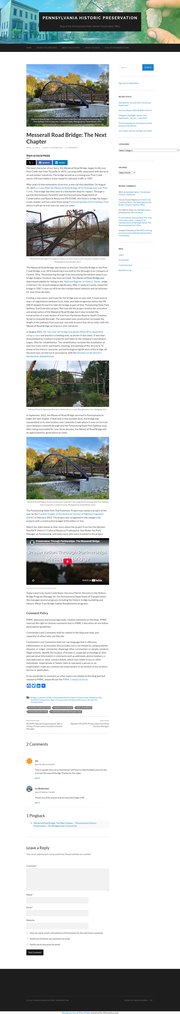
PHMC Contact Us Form (75, 679)
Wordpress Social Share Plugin (76, 1012)
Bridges (34, 697)
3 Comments (72, 148)
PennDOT (34, 700)
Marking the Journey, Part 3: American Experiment (135, 103)
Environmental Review (61, 697)
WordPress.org (125, 270)
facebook (45, 163)
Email (29, 907)
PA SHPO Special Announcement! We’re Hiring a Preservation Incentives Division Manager (44, 725)
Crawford (41, 697)
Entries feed (124, 260)
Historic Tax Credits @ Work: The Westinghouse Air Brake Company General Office (135, 202)
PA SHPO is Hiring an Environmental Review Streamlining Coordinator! (135, 233)
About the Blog (92, 48)
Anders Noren (140, 1000)
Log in (121, 255)
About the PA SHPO (71, 48)
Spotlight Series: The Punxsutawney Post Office (135, 223)
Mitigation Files (95, 697)
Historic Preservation (79, 697)
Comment (31, 865)
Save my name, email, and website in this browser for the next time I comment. (66, 933)
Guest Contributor (53, 148)
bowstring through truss (39, 708)
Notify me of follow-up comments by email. (50, 938)
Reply (37, 778)
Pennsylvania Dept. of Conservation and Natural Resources (63, 700)
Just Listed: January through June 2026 (135, 131)
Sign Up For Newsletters (117, 48)
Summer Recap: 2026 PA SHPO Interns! (135, 110)
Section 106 (92, 700)
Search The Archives (47, 48)
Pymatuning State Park (38, 712)
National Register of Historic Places (82, 281)
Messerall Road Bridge (63, 708)
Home (29, 48)
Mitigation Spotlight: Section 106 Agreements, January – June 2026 (133, 116)
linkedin (62, 163)
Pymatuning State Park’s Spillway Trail (88, 201)
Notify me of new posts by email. (45, 944)
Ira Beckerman (42, 788)
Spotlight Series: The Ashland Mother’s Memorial (134, 193)
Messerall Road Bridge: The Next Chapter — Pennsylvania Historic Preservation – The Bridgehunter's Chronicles (65, 824)
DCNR (48, 697)
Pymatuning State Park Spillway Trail (66, 712)
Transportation (37, 702)
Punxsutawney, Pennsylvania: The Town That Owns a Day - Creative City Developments (135, 220)
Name (29, 894)
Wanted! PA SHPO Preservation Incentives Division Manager (90, 724)
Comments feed (125, 265)
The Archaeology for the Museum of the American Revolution (135, 124)
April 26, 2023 (33, 148)
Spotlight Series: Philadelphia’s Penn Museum (135, 211)
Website (30, 920)
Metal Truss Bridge (83, 708)
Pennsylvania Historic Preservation (90, 18)
